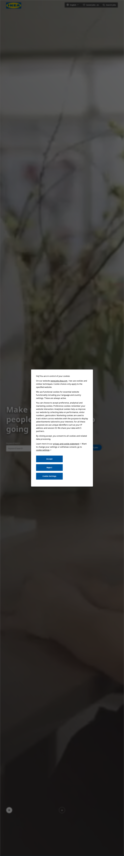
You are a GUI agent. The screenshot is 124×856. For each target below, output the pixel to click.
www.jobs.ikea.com (59, 380)
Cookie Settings (49, 476)
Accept (49, 459)
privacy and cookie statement (66, 443)
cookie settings (43, 450)
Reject (49, 467)
